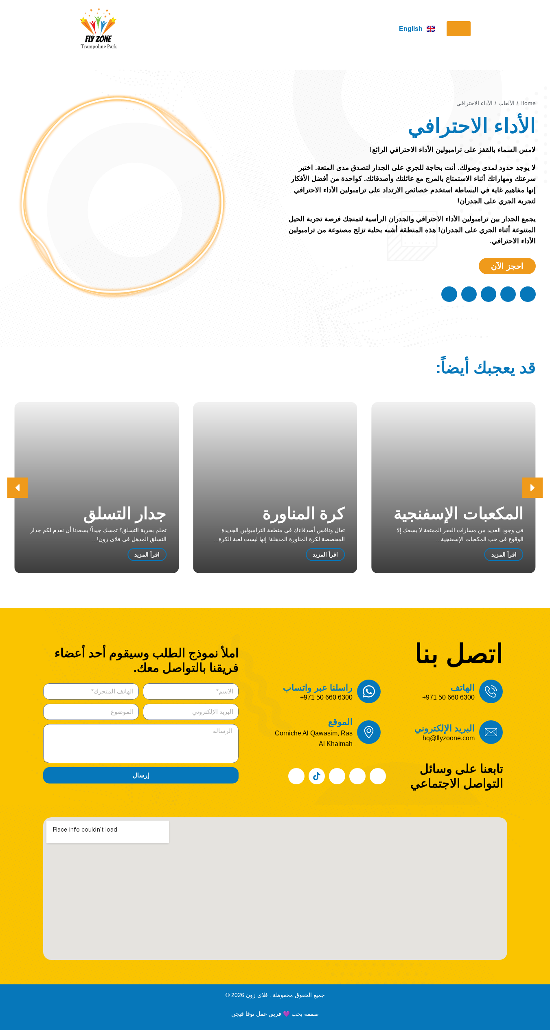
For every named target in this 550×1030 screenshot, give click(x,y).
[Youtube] (337, 776)
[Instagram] (357, 776)
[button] (458, 29)
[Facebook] (378, 776)
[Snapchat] (296, 776)
